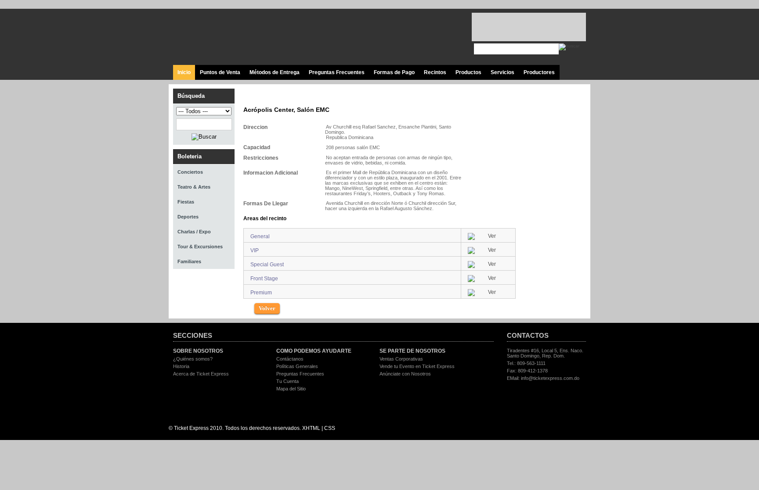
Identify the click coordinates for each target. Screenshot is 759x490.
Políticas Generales (297, 366)
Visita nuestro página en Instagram (449, 37)
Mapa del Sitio (291, 388)
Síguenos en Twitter (409, 37)
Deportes (188, 216)
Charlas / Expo (194, 231)
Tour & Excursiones (200, 246)
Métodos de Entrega (274, 72)
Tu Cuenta (287, 381)
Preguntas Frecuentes (337, 72)
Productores (539, 72)
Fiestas (185, 201)
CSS (329, 428)
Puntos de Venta (220, 72)
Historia (181, 366)
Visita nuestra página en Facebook (389, 37)
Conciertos (190, 172)
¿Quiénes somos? (193, 358)
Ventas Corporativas (401, 358)
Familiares (189, 261)
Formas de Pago (394, 72)
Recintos (435, 72)
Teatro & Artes (193, 187)
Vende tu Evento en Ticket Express (417, 366)
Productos (468, 72)
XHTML (311, 428)
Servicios (502, 72)
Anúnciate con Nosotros (405, 373)
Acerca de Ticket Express (201, 373)
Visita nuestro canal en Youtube (429, 37)
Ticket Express (225, 36)
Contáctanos (290, 358)
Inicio (184, 72)
